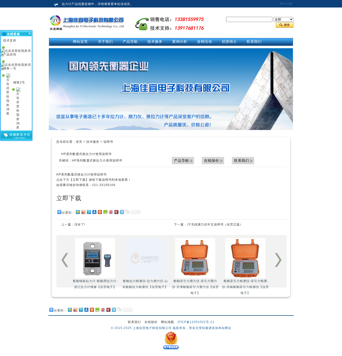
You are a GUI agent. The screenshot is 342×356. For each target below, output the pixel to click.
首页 (79, 142)
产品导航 (181, 160)
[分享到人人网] (94, 212)
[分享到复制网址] (127, 212)
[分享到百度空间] (105, 212)
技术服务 (92, 142)
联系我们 (241, 160)
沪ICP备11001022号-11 (196, 322)
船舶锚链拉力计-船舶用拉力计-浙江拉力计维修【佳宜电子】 (95, 284)
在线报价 (211, 160)
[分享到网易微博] (110, 212)
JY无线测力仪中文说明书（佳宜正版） (215, 224)
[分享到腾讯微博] (88, 212)
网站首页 (80, 42)
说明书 (108, 142)
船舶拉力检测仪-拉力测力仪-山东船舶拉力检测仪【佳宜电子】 (145, 284)
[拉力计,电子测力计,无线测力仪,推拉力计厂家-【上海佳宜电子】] (87, 35)
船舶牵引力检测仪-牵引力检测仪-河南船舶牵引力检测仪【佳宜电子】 (245, 287)
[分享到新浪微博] (83, 212)
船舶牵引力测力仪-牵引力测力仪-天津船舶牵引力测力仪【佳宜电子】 (195, 287)
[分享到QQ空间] (77, 212)
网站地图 (286, 4)
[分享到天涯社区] (121, 212)
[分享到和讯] (116, 212)
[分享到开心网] (99, 212)
